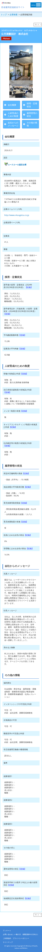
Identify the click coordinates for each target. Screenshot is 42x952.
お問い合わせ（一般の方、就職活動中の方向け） (21, 934)
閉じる (37, 25)
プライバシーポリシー (21, 938)
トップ (4, 14)
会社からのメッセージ (13, 124)
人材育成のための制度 (13, 114)
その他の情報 (32, 124)
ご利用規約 (7, 938)
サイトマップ (8, 942)
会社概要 (12, 104)
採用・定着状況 (32, 105)
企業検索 (14, 14)
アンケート (7, 930)
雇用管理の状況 (32, 114)
